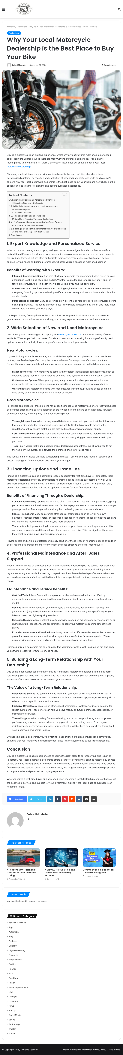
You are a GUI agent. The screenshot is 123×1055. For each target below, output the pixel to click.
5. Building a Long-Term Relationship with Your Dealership (38, 229)
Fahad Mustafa (19, 65)
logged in (23, 901)
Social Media (15, 1015)
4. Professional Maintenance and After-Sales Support (37, 222)
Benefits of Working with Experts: (28, 203)
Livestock (13, 1001)
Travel (12, 1033)
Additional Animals (17, 922)
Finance (12, 969)
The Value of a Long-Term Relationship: (32, 232)
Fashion (12, 964)
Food (11, 973)
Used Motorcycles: (23, 212)
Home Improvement (18, 987)
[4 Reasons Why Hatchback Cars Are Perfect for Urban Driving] (23, 857)
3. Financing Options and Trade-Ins (28, 216)
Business (13, 941)
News (11, 1006)
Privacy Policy (99, 1049)
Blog (11, 936)
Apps (11, 927)
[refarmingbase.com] (24, 9)
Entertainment (15, 959)
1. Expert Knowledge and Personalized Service (32, 200)
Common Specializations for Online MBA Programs (98, 871)
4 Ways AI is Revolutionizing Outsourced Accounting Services (60, 872)
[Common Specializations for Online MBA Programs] (99, 857)
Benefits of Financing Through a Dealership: (33, 219)
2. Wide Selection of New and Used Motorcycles (34, 206)
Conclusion (16, 235)
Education (13, 955)
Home (12, 26)
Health (12, 983)
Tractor (12, 1029)
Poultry (12, 1010)
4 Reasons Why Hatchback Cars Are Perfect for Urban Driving (21, 872)
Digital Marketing (17, 950)
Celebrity (13, 946)
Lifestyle (13, 996)
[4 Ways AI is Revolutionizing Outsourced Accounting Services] (61, 857)
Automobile (14, 932)
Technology (21, 26)
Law (11, 992)
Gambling (13, 978)
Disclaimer (87, 1049)
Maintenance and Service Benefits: (30, 225)
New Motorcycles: (22, 209)
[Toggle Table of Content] (63, 195)
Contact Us (75, 1049)
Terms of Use (113, 1049)
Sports (12, 1019)
